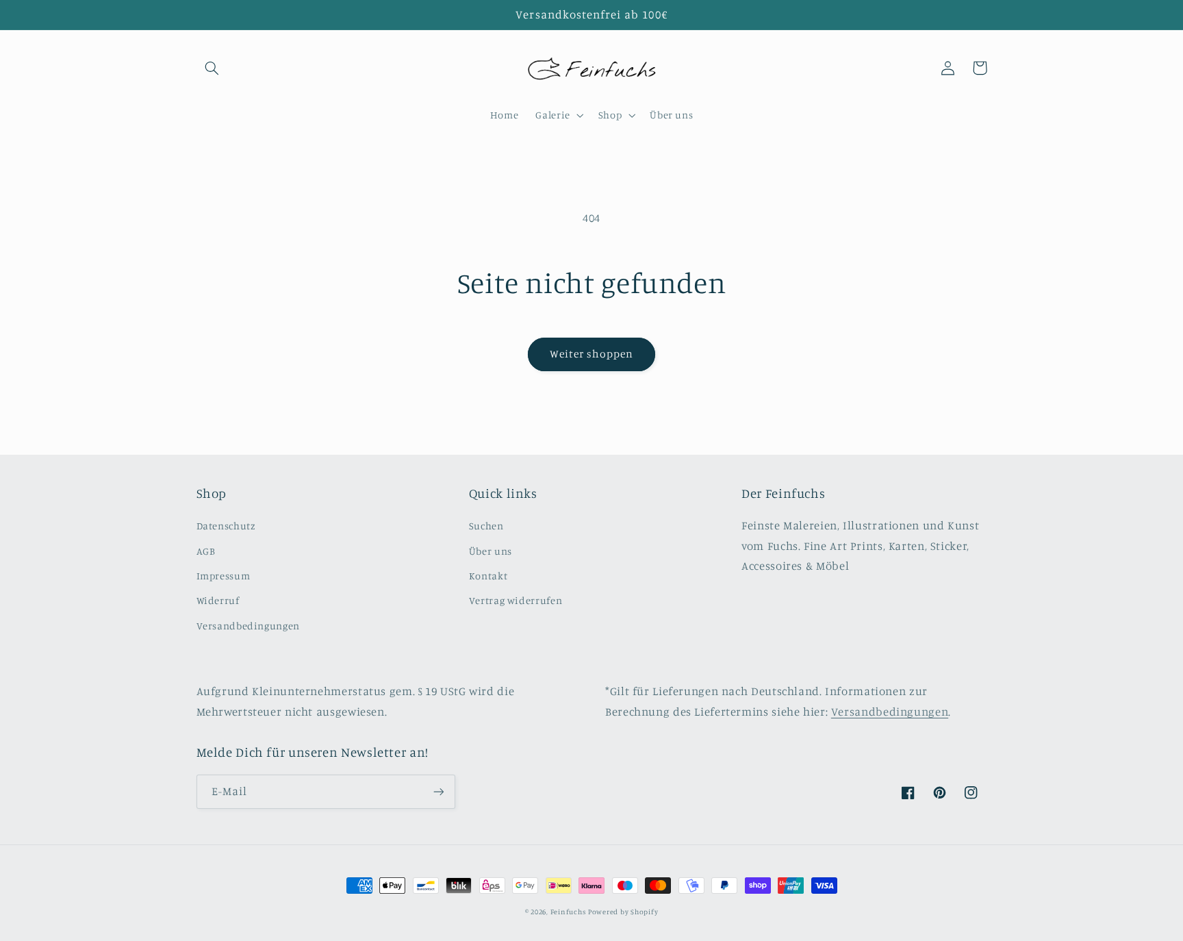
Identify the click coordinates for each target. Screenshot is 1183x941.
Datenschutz (226, 525)
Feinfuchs (568, 911)
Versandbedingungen (248, 625)
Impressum (223, 575)
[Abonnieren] (438, 791)
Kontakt (488, 575)
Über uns (490, 551)
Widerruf (218, 600)
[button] (212, 68)
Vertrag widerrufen (515, 600)
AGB (206, 551)
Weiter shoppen (592, 353)
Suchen (486, 525)
